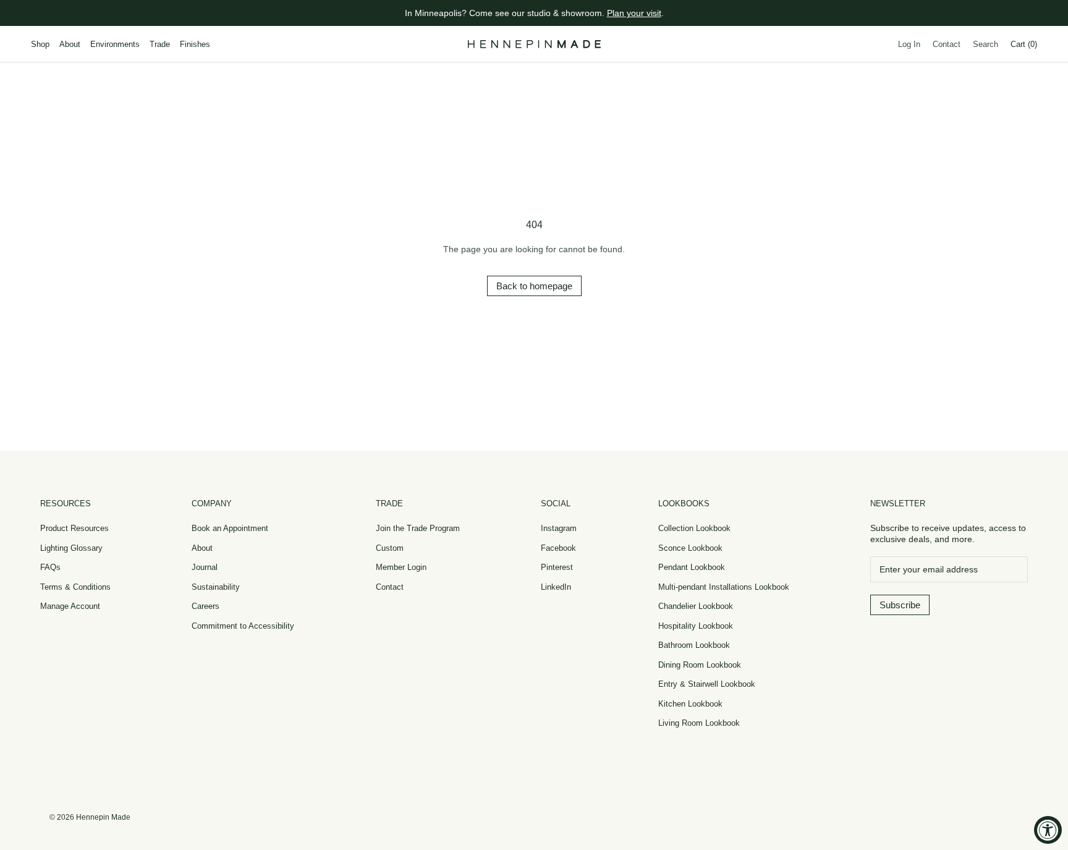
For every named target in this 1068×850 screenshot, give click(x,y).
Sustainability (216, 587)
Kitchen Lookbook (690, 703)
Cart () (1024, 44)
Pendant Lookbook (691, 567)
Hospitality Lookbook (695, 626)
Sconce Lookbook (690, 548)
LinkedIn (556, 587)
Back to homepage (534, 286)
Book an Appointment (230, 528)
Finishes (195, 44)
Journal (205, 567)
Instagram (559, 528)
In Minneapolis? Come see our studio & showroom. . (534, 13)
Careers (205, 606)
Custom (390, 548)
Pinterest (557, 567)
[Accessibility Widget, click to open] (1048, 830)
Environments (115, 44)
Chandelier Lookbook (695, 606)
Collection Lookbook (694, 528)
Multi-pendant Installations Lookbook (723, 587)
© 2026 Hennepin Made (89, 817)
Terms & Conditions (75, 587)
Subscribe (899, 605)
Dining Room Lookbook (699, 664)
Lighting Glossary (71, 548)
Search (985, 44)
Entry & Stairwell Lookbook (706, 684)
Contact (946, 44)
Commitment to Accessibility (243, 626)
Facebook (558, 548)
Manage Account (70, 606)
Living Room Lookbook (699, 723)
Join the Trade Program (418, 528)
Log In (909, 44)
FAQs (50, 567)
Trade (160, 44)
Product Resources (74, 528)
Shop (40, 44)
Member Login (401, 567)
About (69, 44)
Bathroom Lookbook (694, 645)
